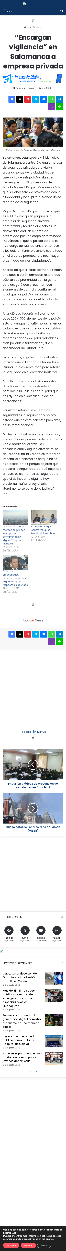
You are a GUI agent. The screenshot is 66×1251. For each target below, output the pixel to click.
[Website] (33, 738)
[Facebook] (11, 99)
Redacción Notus (25, 88)
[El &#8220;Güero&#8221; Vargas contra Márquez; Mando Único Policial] (44, 517)
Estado (38, 27)
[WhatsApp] (51, 99)
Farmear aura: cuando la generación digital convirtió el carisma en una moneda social (22, 1021)
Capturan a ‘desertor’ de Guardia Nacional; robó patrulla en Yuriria (20, 977)
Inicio (29, 27)
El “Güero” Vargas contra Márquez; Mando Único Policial (43, 530)
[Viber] (51, 106)
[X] (19, 99)
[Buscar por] (61, 10)
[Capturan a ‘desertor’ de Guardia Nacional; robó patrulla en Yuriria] (54, 978)
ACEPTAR (11, 1245)
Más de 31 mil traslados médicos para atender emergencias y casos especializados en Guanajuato (19, 998)
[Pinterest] (27, 99)
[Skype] (35, 99)
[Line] (59, 106)
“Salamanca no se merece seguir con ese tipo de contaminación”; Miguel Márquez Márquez (14, 535)
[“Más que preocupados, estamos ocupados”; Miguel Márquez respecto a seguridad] (15, 562)
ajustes (50, 1239)
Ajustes (44, 1245)
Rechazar (28, 1245)
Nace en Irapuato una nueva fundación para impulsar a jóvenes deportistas (22, 1057)
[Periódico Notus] (33, 3)
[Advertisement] (33, 686)
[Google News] (33, 620)
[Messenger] (43, 99)
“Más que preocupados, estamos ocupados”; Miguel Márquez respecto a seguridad (15, 578)
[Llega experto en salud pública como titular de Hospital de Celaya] (54, 1041)
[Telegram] (59, 99)
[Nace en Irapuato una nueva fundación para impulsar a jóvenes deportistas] (54, 1058)
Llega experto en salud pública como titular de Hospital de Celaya (19, 1040)
